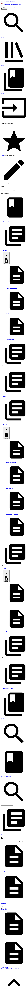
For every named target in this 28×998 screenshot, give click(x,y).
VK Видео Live (16, 968)
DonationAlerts (9, 968)
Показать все (4, 8)
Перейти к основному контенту (8, 1)
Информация (3, 123)
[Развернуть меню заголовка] (1, 6)
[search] (14, 8)
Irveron (2, 155)
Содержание (10, 123)
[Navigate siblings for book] (1, 719)
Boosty (4, 968)
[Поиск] (1, 7)
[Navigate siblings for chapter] (1, 777)
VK (1, 968)
